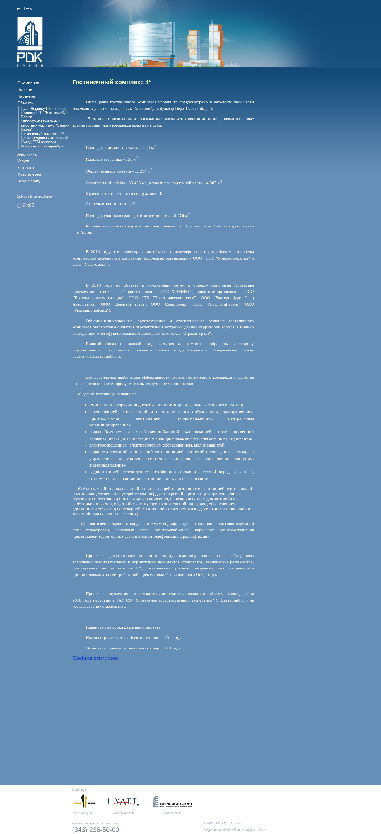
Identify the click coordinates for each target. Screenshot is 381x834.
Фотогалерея (29, 174)
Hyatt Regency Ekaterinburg (43, 108)
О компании (28, 83)
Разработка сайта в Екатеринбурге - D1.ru (234, 830)
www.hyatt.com (124, 813)
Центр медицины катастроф (44, 138)
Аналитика (27, 154)
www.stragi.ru (83, 813)
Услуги (23, 161)
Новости (24, 89)
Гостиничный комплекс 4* (42, 134)
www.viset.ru (172, 813)
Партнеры (26, 96)
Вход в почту (28, 181)
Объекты (25, 103)
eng (29, 8)
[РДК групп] (58, 42)
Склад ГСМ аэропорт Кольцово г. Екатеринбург (42, 144)
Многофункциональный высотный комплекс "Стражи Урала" (45, 125)
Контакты (25, 167)
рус (19, 8)
